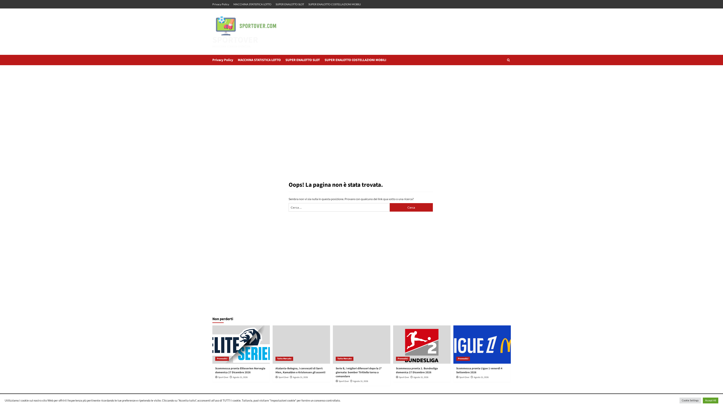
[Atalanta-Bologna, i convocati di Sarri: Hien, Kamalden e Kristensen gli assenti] (301, 344)
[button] (508, 60)
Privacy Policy (220, 4)
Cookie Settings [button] (690, 400)
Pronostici (222, 358)
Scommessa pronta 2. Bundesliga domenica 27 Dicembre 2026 (417, 370)
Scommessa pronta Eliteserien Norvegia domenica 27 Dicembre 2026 (240, 370)
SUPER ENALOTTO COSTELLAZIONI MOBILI (334, 4)
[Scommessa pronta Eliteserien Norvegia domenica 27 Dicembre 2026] (241, 344)
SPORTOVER (235, 40)
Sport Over (223, 377)
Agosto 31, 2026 (240, 377)
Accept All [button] (710, 400)
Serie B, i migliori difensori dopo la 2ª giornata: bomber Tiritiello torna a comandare (358, 372)
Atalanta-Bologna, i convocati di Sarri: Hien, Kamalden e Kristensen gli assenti (300, 370)
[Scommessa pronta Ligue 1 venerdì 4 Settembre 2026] (482, 344)
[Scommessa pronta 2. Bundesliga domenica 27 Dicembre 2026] (422, 344)
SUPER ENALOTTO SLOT (290, 4)
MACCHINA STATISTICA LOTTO (252, 4)
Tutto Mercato (284, 358)
